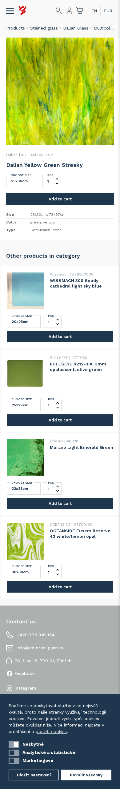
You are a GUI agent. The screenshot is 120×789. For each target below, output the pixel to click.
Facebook (24, 673)
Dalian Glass (75, 28)
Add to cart (60, 199)
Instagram (25, 688)
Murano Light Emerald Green (81, 447)
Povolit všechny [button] (86, 775)
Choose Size (21, 175)
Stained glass (44, 28)
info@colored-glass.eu (40, 647)
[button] (14, 744)
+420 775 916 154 (36, 634)
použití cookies (51, 731)
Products (15, 28)
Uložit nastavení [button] (34, 775)
